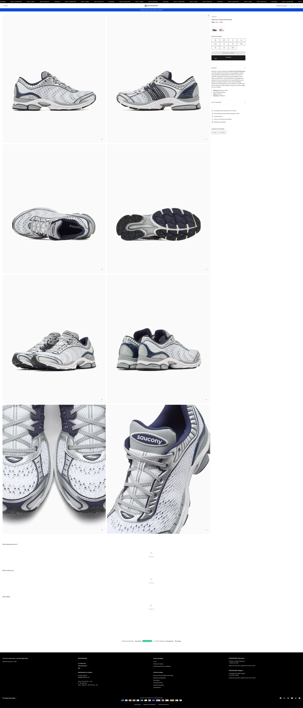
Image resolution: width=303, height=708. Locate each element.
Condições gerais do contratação (162, 666)
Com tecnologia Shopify (157, 697)
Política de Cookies (158, 664)
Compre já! (228, 57)
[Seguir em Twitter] (284, 698)
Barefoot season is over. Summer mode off (151, 10)
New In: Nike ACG (44, 1)
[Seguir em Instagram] (288, 698)
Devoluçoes (156, 680)
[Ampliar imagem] (102, 139)
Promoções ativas (158, 682)
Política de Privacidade (149, 704)
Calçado (215, 132)
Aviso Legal (137, 704)
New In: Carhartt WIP (16, 1)
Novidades (3, 1)
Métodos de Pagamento (159, 677)
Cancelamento (157, 687)
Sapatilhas (222, 132)
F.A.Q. (154, 661)
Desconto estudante (158, 685)
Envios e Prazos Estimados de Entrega (163, 675)
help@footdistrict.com (83, 677)
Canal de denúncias (163, 704)
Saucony (214, 16)
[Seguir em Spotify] (299, 698)
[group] (221, 29)
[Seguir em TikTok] (296, 698)
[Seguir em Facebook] (281, 698)
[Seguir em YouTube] (292, 698)
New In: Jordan (31, 1)
